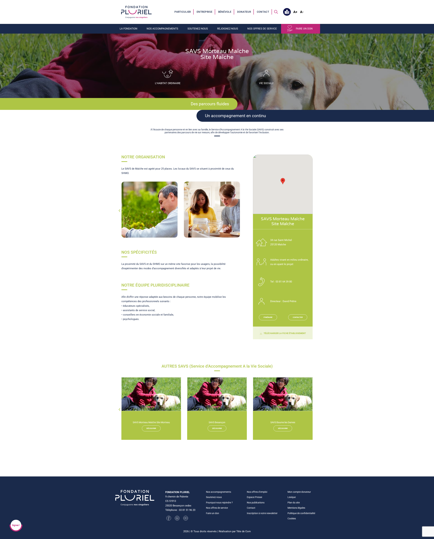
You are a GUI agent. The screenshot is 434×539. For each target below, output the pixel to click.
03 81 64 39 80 (284, 281)
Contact (263, 11)
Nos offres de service (217, 507)
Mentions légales (296, 507)
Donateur (244, 11)
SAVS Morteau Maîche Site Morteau (151, 422)
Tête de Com (243, 531)
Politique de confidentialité (301, 513)
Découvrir (151, 428)
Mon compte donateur (299, 492)
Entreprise (204, 11)
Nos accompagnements (218, 492)
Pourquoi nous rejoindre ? (219, 502)
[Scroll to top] (427, 532)
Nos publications (255, 502)
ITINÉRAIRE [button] (267, 317)
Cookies (292, 518)
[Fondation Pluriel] (136, 11)
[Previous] (119, 217)
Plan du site (294, 502)
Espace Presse (254, 497)
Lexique (292, 497)
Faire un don (304, 28)
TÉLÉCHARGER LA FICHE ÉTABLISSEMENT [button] (285, 333)
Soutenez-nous (214, 497)
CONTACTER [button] (298, 317)
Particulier (182, 11)
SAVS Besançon (217, 422)
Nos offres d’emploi (257, 492)
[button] (276, 12)
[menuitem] (183, 12)
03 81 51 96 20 (187, 510)
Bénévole (224, 11)
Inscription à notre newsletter (262, 513)
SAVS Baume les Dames (282, 422)
